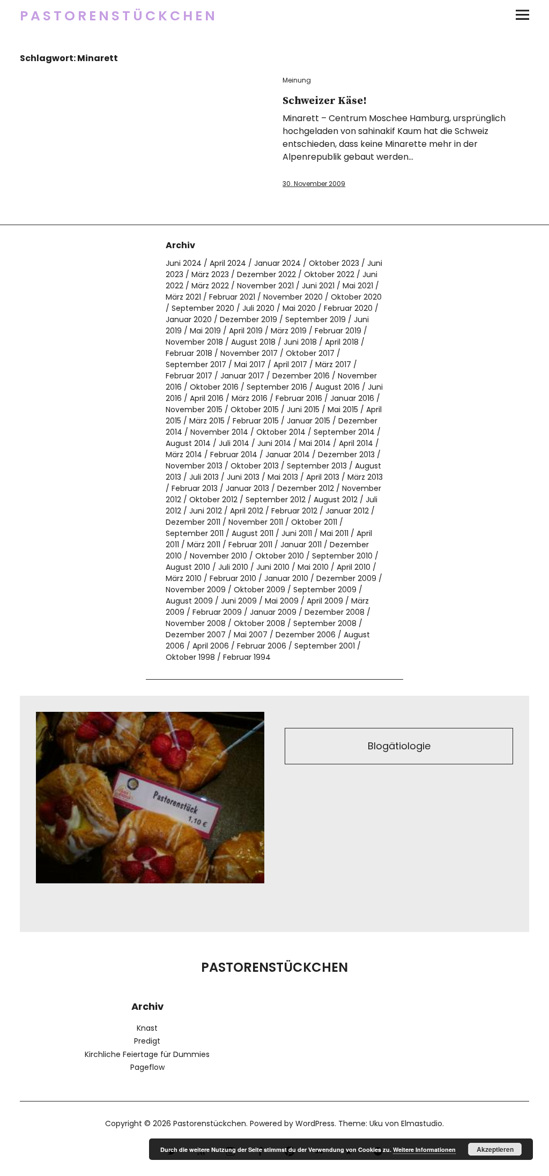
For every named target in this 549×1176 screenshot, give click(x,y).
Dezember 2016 (301, 375)
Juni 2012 (205, 510)
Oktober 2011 (314, 522)
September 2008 (325, 623)
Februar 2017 (189, 375)
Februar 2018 (189, 353)
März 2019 (289, 330)
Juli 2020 (258, 308)
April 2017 (290, 364)
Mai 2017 (249, 364)
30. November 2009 (314, 183)
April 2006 (210, 646)
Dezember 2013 (346, 454)
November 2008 (196, 623)
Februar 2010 (233, 578)
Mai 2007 (251, 634)
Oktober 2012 (213, 499)
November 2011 (255, 522)
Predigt (147, 1041)
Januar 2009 (273, 612)
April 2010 (353, 567)
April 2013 (322, 477)
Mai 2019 (205, 330)
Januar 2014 (287, 454)
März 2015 (207, 420)
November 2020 (293, 297)
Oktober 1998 (190, 657)
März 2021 (183, 297)
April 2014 (356, 443)
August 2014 (188, 443)
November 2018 (194, 342)
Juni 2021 (318, 285)
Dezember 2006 (306, 634)
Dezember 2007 (196, 634)
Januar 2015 (308, 420)
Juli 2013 (204, 477)
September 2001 (324, 646)
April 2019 (246, 330)
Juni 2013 (243, 477)
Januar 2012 (347, 510)
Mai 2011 (334, 533)
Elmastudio (421, 1123)
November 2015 (194, 409)
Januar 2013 (247, 488)
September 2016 (277, 387)
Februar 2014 (233, 454)
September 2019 (315, 319)
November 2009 (196, 589)
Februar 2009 (217, 612)
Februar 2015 (256, 420)
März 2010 (184, 578)
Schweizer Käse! (325, 101)
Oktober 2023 (334, 263)
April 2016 (207, 398)
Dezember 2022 (266, 274)
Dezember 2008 (335, 612)
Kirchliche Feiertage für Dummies (147, 1054)
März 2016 (250, 398)
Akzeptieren (495, 1149)
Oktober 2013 (255, 465)
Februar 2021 (232, 297)
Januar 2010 (286, 578)
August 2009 (189, 601)
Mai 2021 (358, 285)
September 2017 (196, 364)
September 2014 (344, 432)
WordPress (315, 1123)
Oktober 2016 (214, 387)
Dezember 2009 (346, 578)
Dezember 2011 (193, 522)
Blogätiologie (399, 746)
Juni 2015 (303, 409)
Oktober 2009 (259, 589)
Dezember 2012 (305, 488)
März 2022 (210, 285)
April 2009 (325, 601)
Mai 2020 (299, 308)
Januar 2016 (352, 398)
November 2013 (194, 465)
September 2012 (276, 499)
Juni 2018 (300, 342)
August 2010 (188, 567)
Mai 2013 (283, 477)
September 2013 (317, 465)
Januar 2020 (189, 319)
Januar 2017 (242, 375)
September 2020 (203, 308)
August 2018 (253, 342)
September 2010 (342, 555)
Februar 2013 (195, 488)
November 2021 (265, 285)
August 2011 (252, 533)
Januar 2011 (301, 544)
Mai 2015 (343, 409)
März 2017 (333, 364)
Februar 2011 (250, 544)
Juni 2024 (184, 263)
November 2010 (218, 555)
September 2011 (195, 533)
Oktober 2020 (356, 297)
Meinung (297, 80)
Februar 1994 (247, 657)
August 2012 (336, 499)
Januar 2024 (277, 263)
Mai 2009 (282, 601)
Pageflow (147, 1067)
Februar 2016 (299, 398)
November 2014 (219, 432)
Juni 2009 (239, 601)
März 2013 (365, 477)
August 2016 (337, 387)
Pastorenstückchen (119, 15)
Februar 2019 (338, 330)
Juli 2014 (234, 443)
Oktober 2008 (259, 623)
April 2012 (246, 510)
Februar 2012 (294, 510)
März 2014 (184, 454)
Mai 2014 (315, 443)
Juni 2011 (296, 533)
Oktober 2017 (310, 353)
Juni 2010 (273, 567)
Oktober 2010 (279, 555)
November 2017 (249, 353)
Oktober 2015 (255, 409)
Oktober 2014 (281, 432)
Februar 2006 (261, 646)
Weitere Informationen (424, 1149)
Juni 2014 (274, 443)
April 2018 (342, 342)
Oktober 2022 (329, 274)
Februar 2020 (348, 308)
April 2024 (228, 263)
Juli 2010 (233, 567)
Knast (147, 1028)
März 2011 (203, 544)
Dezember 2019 (248, 319)
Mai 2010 (313, 567)
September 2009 (325, 589)
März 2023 (210, 274)
